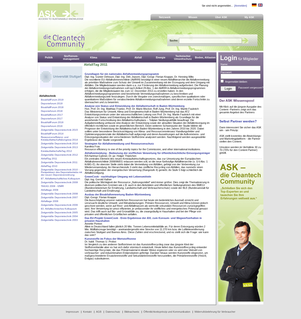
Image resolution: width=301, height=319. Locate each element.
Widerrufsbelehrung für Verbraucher (214, 311)
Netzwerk (164, 17)
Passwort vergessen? (250, 87)
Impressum (72, 311)
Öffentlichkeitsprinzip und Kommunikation (166, 311)
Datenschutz (113, 311)
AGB (98, 311)
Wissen (192, 17)
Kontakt (87, 311)
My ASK (249, 17)
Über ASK (221, 17)
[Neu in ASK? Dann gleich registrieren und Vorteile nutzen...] (240, 300)
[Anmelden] (240, 5)
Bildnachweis (131, 311)
